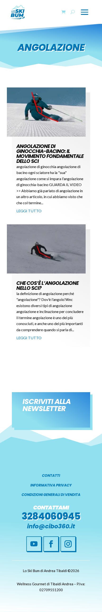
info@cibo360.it (51, 526)
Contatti (51, 475)
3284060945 (51, 516)
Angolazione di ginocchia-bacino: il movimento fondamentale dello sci (49, 154)
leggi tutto (29, 210)
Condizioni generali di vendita (51, 494)
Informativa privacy (51, 485)
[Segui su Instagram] (68, 543)
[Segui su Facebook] (51, 543)
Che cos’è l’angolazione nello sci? (47, 285)
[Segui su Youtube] (34, 543)
